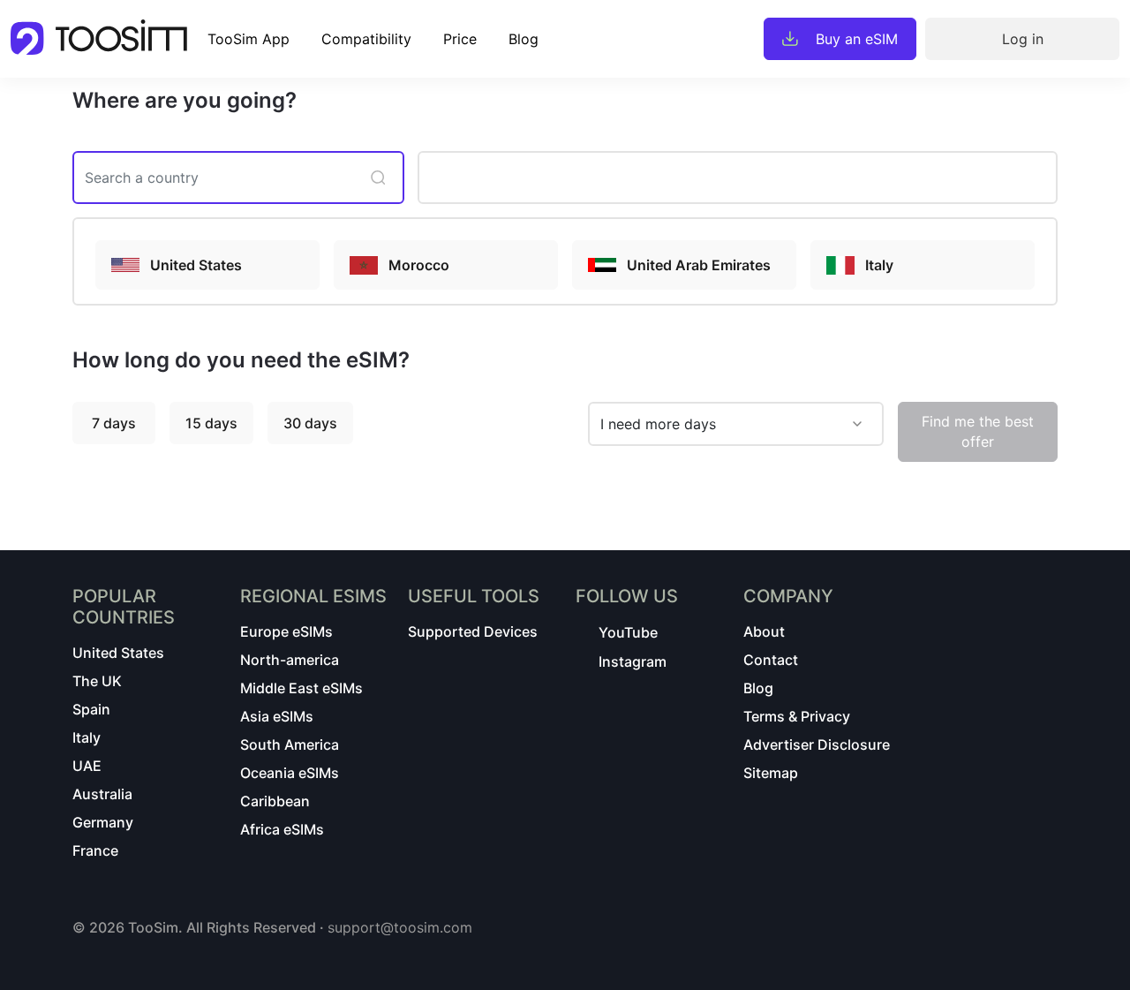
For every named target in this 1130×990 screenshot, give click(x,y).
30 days (310, 423)
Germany (102, 822)
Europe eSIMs (286, 631)
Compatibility (366, 39)
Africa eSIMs (282, 829)
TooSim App (248, 39)
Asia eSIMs (276, 716)
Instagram (633, 661)
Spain (91, 709)
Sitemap (770, 773)
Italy (86, 737)
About (764, 631)
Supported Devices (473, 631)
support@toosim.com (400, 927)
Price (460, 39)
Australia (102, 794)
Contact (770, 660)
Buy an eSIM (857, 39)
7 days (114, 423)
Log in (1022, 39)
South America (289, 744)
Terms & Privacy (796, 716)
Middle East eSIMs (301, 688)
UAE (87, 766)
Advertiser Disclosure (816, 744)
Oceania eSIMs (289, 773)
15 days (211, 423)
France (95, 850)
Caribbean (275, 801)
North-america (289, 660)
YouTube (628, 632)
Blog (523, 39)
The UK (97, 681)
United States (118, 652)
